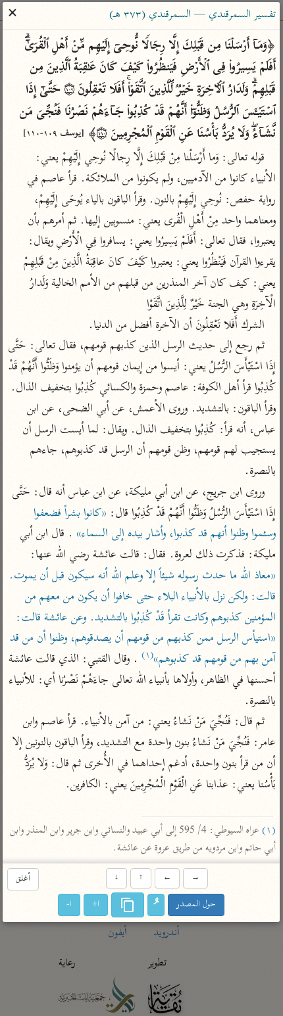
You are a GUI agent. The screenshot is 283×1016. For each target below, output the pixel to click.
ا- (69, 904)
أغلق (23, 879)
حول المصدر (197, 904)
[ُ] (156, 905)
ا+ (96, 904)
